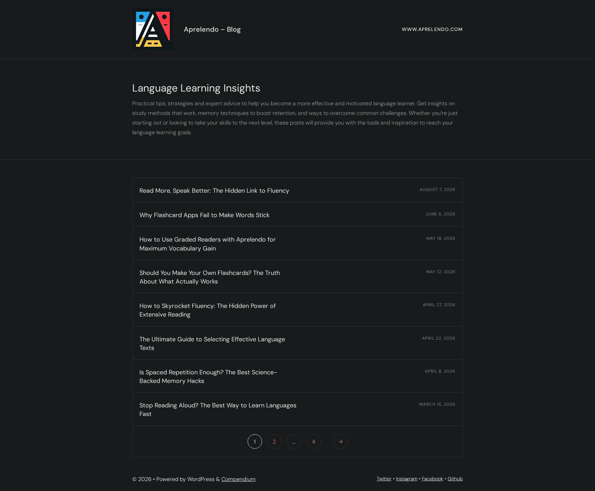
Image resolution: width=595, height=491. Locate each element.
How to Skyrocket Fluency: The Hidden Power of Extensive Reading (207, 310)
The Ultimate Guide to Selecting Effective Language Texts (212, 343)
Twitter (384, 479)
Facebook (432, 479)
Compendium (238, 479)
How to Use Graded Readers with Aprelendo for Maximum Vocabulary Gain (207, 243)
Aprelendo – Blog (212, 29)
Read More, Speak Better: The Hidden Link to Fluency (214, 190)
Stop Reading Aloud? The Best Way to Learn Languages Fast (217, 409)
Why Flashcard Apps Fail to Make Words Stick (204, 215)
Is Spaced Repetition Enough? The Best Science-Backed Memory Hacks (208, 376)
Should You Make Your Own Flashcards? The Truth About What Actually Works (209, 277)
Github (455, 479)
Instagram (406, 479)
